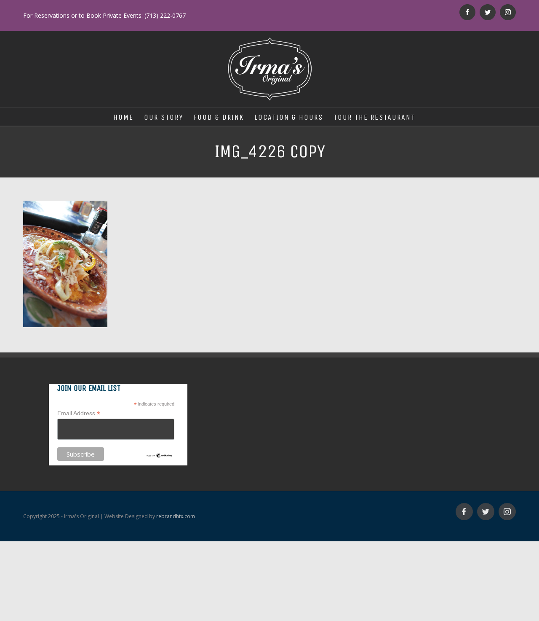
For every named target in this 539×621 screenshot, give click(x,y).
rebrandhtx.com (175, 516)
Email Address (78, 413)
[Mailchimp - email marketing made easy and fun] (159, 456)
